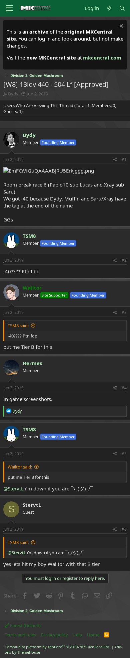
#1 (124, 159)
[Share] (115, 160)
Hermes (32, 363)
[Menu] (9, 8)
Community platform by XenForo (57, 646)
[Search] (122, 8)
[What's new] (108, 8)
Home (93, 635)
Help (77, 635)
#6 (124, 529)
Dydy (13, 94)
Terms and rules (20, 635)
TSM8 (29, 235)
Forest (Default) (25, 625)
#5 (124, 454)
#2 (124, 260)
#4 (124, 388)
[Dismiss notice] (120, 26)
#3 (124, 312)
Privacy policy (54, 635)
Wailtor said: (20, 467)
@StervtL (13, 488)
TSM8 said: (18, 326)
